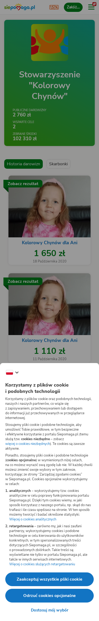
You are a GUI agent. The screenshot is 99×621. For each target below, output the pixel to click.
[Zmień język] (12, 372)
